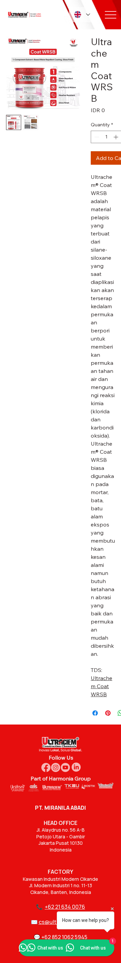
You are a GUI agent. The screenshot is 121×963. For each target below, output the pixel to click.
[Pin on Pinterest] (108, 713)
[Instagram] (55, 767)
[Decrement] (96, 137)
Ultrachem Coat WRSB (101, 686)
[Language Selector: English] (81, 14)
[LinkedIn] (76, 767)
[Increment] (116, 137)
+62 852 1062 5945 (64, 937)
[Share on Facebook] (95, 713)
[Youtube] (65, 767)
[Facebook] (45, 767)
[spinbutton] (106, 137)
